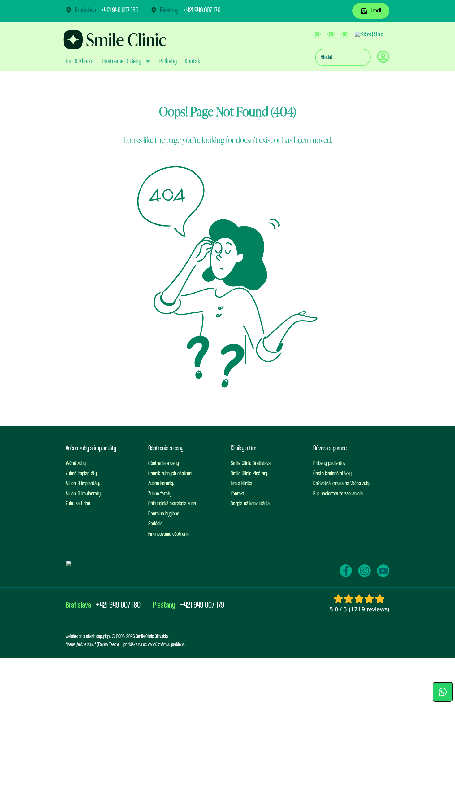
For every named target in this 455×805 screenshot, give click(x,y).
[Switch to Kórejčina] (369, 34)
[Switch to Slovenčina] (317, 34)
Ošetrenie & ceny (121, 61)
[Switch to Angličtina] (331, 34)
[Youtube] (383, 570)
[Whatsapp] (442, 692)
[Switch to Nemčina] (345, 34)
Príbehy (168, 61)
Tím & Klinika (79, 61)
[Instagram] (364, 570)
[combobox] (343, 57)
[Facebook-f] (346, 570)
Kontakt (193, 61)
